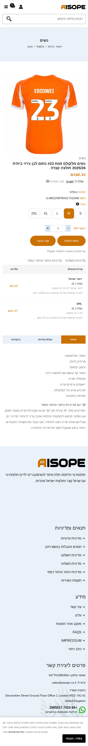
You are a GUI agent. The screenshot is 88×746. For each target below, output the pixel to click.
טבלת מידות (45, 339)
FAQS (77, 632)
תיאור (73, 339)
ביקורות (15, 339)
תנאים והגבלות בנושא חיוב (63, 547)
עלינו (78, 615)
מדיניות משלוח (74, 260)
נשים (82, 158)
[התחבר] (21, 7)
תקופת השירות (71, 580)
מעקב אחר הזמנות (68, 623)
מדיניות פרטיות (71, 538)
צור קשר (75, 607)
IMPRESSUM (71, 640)
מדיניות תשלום (71, 555)
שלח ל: (74, 181)
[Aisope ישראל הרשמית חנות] (73, 7)
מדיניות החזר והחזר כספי (45, 260)
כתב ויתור (74, 649)
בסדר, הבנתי (74, 738)
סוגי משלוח (57, 181)
